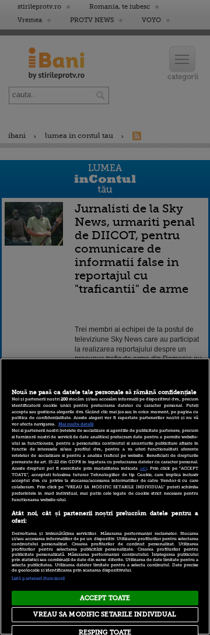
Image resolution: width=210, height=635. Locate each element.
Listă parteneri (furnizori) (38, 578)
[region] (105, 496)
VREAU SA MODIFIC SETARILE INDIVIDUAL (104, 614)
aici (143, 468)
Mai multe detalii (75, 424)
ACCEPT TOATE (105, 598)
